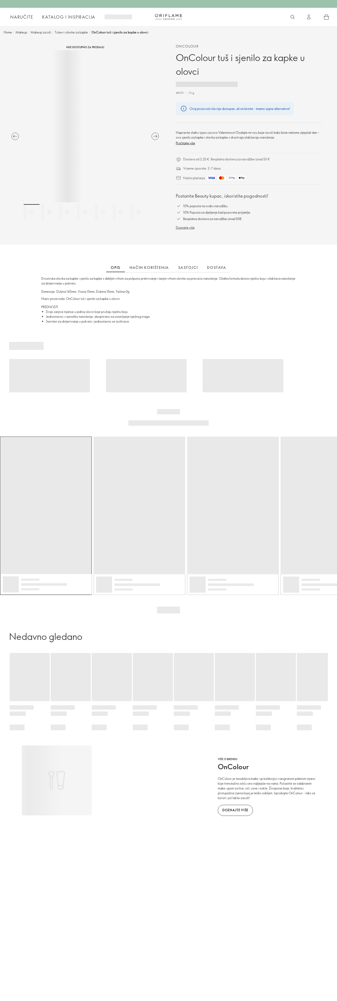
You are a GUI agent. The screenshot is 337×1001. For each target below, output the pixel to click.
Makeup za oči (41, 32)
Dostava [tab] (216, 267)
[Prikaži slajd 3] (67, 212)
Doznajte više (185, 227)
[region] (85, 126)
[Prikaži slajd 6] (121, 212)
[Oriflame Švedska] (168, 17)
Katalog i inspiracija (68, 17)
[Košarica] (326, 17)
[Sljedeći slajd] (155, 136)
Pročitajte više (185, 143)
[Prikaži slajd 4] (85, 212)
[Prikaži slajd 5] (103, 212)
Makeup (21, 32)
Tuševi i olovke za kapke (71, 32)
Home (8, 32)
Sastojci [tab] (188, 267)
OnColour (187, 46)
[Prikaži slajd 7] (139, 212)
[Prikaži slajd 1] (32, 212)
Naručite (21, 17)
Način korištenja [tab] (149, 267)
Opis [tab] (115, 267)
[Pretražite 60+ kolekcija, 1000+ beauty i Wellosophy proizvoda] (292, 17)
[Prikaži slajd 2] (49, 212)
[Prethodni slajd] (15, 136)
